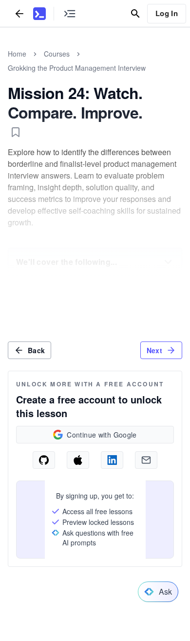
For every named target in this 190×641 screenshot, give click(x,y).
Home (17, 54)
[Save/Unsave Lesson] (15, 132)
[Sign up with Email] (146, 460)
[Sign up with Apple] (78, 460)
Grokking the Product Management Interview (77, 68)
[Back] (19, 13)
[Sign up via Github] (44, 460)
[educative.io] (39, 13)
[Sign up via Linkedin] (112, 460)
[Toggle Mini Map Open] (69, 13)
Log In (166, 13)
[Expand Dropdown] (168, 262)
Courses (57, 54)
